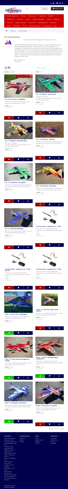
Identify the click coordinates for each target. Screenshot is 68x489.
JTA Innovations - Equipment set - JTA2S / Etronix (18, 269)
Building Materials (42, 22)
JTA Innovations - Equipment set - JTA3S (48, 269)
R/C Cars (25, 26)
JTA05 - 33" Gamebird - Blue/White (15, 403)
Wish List (53, 441)
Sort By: (7, 72)
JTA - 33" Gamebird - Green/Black (15, 182)
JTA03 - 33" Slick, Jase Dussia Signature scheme (17, 359)
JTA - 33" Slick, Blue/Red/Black (14, 228)
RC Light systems (47, 26)
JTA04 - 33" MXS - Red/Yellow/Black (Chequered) (47, 358)
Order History (54, 440)
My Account (54, 438)
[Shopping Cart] (59, 3)
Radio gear (56, 19)
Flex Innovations (32, 16)
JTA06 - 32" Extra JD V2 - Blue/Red (46, 405)
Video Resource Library (10, 453)
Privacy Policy (7, 463)
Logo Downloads (8, 448)
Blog (55, 26)
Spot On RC (20, 19)
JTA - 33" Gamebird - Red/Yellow (46, 186)
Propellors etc (42, 16)
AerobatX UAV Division (35, 26)
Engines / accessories (20, 22)
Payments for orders (9, 450)
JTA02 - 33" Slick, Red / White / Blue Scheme (47, 310)
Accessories (10, 22)
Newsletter (53, 443)
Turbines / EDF (32, 22)
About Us (6, 456)
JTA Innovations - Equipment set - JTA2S (48, 226)
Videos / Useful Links (9, 455)
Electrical (49, 19)
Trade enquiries (8, 451)
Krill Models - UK (11, 19)
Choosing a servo (8, 461)
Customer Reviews (9, 446)
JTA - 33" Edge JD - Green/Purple (46, 94)
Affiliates (37, 441)
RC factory (23, 16)
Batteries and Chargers (39, 19)
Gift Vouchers (53, 22)
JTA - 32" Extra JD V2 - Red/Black (15, 99)
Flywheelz (50, 16)
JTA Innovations (23, 31)
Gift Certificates (39, 440)
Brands (37, 438)
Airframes (27, 19)
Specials (9, 26)
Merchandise (16, 26)
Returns (22, 440)
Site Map (22, 441)
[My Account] (54, 3)
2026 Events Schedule (9, 438)
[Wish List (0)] (57, 3)
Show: (37, 72)
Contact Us (22, 438)
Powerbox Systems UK (12, 16)
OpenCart (12, 485)
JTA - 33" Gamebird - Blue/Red (45, 139)
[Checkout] (62, 3)
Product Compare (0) (41, 68)
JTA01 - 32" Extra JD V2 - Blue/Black (16, 314)
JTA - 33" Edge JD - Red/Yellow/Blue (16, 141)
